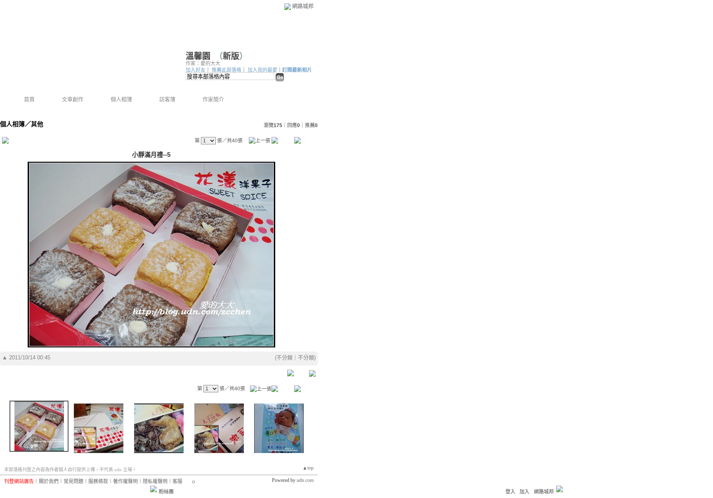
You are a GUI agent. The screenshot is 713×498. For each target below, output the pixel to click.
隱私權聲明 (155, 481)
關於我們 (49, 481)
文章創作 (72, 99)
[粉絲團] (153, 489)
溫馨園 (198, 56)
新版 (231, 56)
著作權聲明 (125, 481)
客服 (177, 481)
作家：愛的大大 (203, 63)
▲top (308, 468)
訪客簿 (167, 99)
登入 (510, 492)
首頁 (29, 99)
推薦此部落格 (226, 70)
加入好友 (195, 70)
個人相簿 (121, 99)
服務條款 (98, 481)
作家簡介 (213, 99)
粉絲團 (166, 492)
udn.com (305, 480)
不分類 (284, 357)
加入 (524, 492)
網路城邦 (303, 6)
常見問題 (73, 481)
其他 (37, 123)
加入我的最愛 (262, 70)
